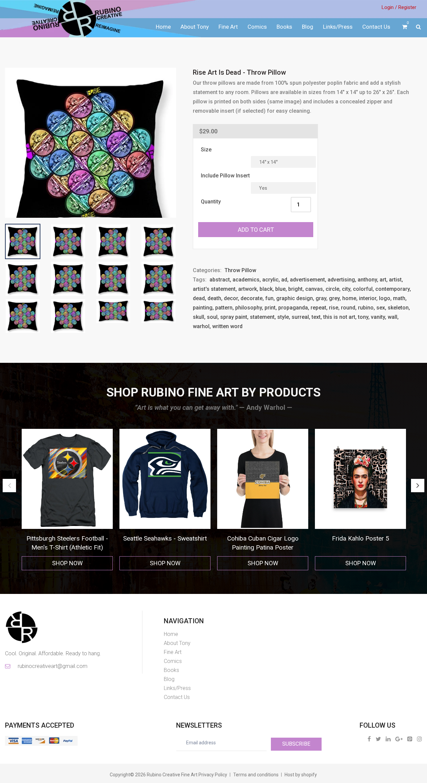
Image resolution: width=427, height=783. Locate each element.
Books (284, 26)
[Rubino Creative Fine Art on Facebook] (369, 739)
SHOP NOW (77, 563)
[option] (77, 500)
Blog (307, 26)
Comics (257, 26)
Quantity (211, 201)
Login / (389, 7)
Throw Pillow (240, 270)
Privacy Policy (212, 774)
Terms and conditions (256, 774)
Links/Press (338, 26)
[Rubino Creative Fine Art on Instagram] (419, 739)
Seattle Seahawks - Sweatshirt (77, 538)
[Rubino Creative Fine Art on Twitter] (378, 739)
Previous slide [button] (9, 485)
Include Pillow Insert (225, 175)
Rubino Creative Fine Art (172, 774)
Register (407, 7)
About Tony (194, 26)
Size (206, 149)
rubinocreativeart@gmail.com (52, 666)
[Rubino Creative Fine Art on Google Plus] (399, 739)
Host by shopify (301, 774)
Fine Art (228, 26)
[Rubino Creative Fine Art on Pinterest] (409, 739)
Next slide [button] (417, 485)
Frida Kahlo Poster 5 (273, 538)
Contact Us (376, 26)
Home (163, 26)
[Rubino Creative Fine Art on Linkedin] (388, 739)
